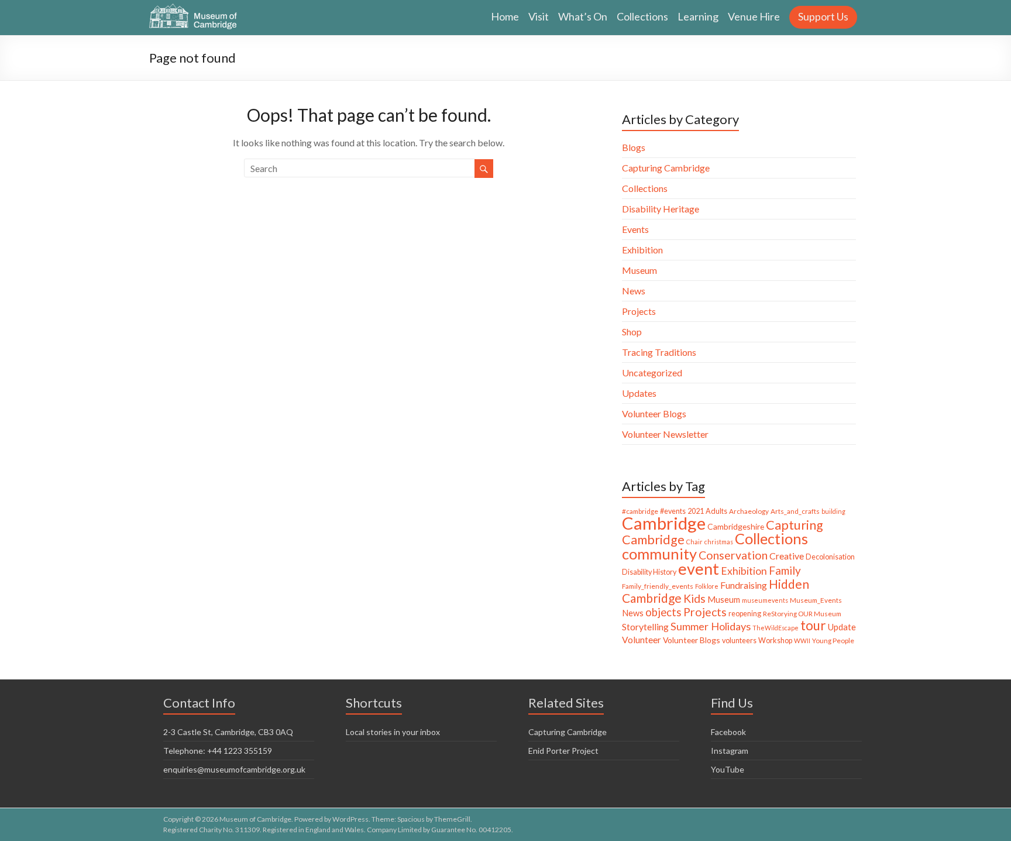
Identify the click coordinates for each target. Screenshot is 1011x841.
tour (813, 625)
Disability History (649, 572)
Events (635, 229)
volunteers (739, 640)
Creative (786, 555)
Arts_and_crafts (795, 511)
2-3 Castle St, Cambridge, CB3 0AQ (228, 732)
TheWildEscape (775, 627)
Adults (716, 511)
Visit (538, 16)
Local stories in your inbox (393, 732)
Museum (639, 270)
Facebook (728, 732)
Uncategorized (652, 372)
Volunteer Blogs (654, 413)
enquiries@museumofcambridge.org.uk (234, 769)
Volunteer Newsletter (665, 434)
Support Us (823, 16)
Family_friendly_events (657, 586)
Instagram (729, 751)
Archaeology (749, 511)
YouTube (727, 769)
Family (785, 570)
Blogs (633, 147)
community (659, 553)
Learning (698, 16)
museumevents (765, 600)
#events (673, 511)
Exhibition (642, 249)
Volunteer (641, 639)
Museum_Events (816, 600)
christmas (718, 541)
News (633, 290)
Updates (639, 393)
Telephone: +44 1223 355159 (217, 751)
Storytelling (645, 626)
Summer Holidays (710, 626)
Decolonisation (830, 556)
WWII (802, 640)
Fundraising (743, 585)
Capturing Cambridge (666, 167)
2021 (695, 511)
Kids (694, 598)
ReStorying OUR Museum (802, 613)
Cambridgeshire (735, 526)
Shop (632, 331)
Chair (694, 541)
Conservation (733, 555)
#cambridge (640, 511)
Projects (639, 311)
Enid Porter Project (563, 751)
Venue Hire (754, 16)
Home (505, 16)
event (698, 568)
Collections (642, 16)
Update (842, 627)
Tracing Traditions (659, 352)
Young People (833, 640)
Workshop (775, 640)
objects (663, 612)
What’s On (582, 16)
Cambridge (664, 523)
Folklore (706, 586)
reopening (744, 613)
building (833, 511)
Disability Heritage (660, 208)
